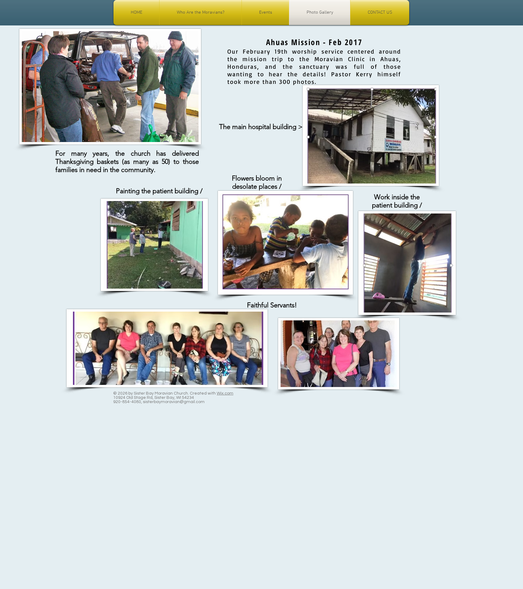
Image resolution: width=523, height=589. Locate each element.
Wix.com (225, 393)
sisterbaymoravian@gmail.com (174, 402)
